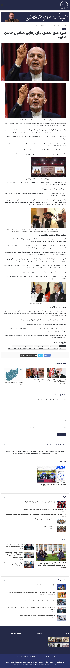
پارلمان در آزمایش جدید (49, 527)
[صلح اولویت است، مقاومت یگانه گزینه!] (61, 587)
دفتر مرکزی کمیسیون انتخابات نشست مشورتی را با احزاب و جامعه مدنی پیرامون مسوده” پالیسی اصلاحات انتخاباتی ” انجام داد (14, 554)
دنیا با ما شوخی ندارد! (39, 380)
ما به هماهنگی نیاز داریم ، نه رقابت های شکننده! (44, 519)
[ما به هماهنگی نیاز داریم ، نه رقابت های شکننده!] (61, 521)
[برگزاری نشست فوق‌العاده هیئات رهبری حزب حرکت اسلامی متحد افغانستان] (61, 618)
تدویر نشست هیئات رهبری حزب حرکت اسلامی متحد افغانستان (40, 600)
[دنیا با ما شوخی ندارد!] (35, 373)
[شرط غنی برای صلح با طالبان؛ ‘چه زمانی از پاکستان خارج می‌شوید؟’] (56, 373)
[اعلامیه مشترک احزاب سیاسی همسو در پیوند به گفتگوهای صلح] (29, 564)
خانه (64, 26)
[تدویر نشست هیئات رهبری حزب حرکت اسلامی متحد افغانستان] (61, 602)
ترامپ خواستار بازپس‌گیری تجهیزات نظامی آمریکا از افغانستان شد (39, 502)
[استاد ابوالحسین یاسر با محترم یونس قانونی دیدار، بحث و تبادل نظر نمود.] (29, 547)
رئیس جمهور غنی (62, 348)
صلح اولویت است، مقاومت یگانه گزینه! (46, 585)
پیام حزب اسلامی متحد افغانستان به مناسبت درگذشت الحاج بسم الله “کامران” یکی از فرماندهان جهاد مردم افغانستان (30, 608)
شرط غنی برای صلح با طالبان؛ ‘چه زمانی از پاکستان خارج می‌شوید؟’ (56, 381)
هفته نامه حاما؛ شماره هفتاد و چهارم (53, 484)
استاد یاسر (47, 346)
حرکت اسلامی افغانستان (38, 346)
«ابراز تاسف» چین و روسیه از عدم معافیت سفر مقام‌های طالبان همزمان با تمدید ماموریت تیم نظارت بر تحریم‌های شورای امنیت (36, 514)
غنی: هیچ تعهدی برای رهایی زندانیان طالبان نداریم (48, 348)
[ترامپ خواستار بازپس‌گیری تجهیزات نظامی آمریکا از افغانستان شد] (61, 504)
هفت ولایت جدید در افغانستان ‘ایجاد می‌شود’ (14, 383)
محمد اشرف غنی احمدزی (32, 348)
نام (65, 420)
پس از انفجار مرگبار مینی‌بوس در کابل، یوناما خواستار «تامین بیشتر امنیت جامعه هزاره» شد (44, 509)
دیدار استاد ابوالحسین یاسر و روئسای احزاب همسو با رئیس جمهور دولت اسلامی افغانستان (51, 565)
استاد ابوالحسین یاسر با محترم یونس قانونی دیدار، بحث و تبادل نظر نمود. (14, 545)
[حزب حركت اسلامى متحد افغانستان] (64, 5)
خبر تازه (60, 26)
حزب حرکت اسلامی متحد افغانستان (19, 346)
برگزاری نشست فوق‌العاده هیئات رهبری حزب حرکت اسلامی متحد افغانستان (37, 615)
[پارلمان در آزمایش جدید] (61, 529)
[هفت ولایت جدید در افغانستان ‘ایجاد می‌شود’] (13, 374)
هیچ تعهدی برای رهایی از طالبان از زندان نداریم (17, 348)
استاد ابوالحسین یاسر (54, 346)
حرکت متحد (30, 346)
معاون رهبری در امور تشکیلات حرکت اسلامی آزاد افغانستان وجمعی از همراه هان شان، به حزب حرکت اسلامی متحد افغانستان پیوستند (31, 593)
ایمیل (64, 427)
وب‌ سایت (31, 427)
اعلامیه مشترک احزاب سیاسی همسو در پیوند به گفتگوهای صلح (13, 563)
